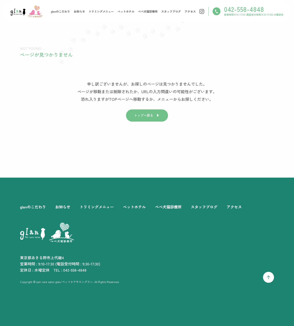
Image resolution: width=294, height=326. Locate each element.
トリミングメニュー (101, 11)
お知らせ (79, 11)
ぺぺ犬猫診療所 (148, 11)
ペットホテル (126, 11)
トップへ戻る (143, 115)
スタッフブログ (171, 11)
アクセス (190, 11)
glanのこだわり (60, 11)
